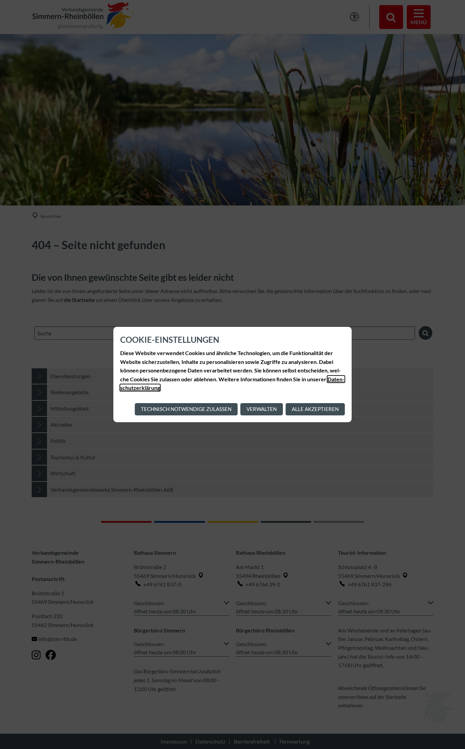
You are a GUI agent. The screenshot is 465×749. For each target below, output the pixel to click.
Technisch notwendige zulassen (186, 409)
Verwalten (261, 409)
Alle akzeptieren (315, 409)
